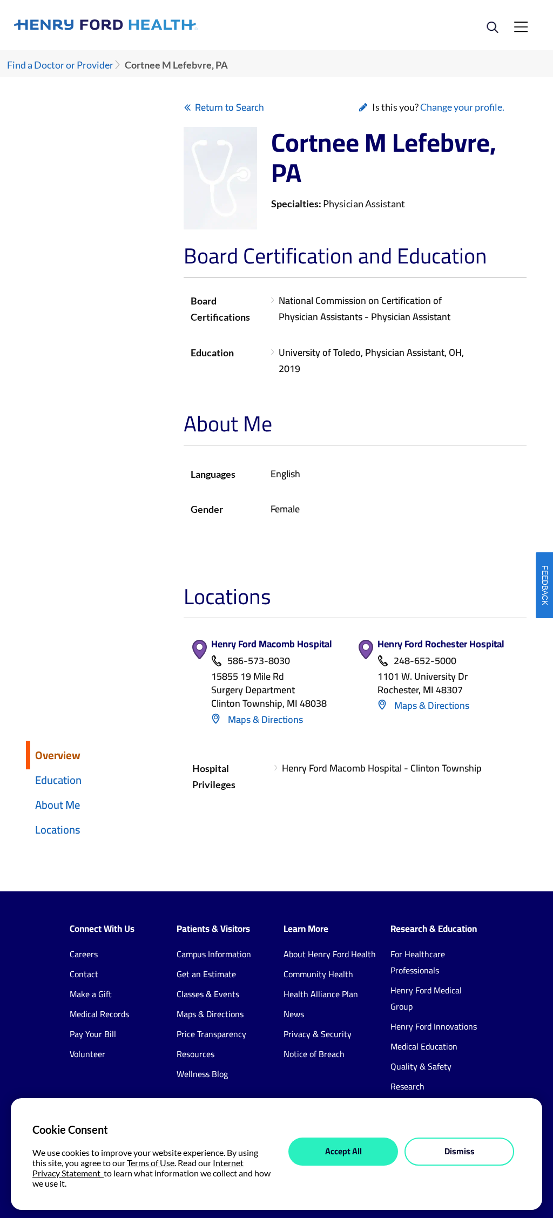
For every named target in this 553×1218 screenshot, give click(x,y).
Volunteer (87, 1054)
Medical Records (99, 1014)
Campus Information (214, 954)
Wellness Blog (202, 1074)
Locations (57, 829)
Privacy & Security (318, 1034)
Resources (195, 1054)
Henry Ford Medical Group (426, 998)
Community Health (318, 974)
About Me (57, 804)
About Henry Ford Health (330, 954)
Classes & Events (208, 994)
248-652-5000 (425, 661)
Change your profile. (462, 107)
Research (407, 1086)
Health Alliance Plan (321, 994)
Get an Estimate (206, 974)
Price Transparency (211, 1034)
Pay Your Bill (93, 1034)
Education (58, 779)
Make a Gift (91, 994)
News (294, 1014)
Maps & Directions (264, 719)
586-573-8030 (258, 661)
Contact (84, 974)
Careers (84, 954)
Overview (57, 755)
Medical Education (423, 1046)
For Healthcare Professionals (417, 962)
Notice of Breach (314, 1054)
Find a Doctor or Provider (60, 65)
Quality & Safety (420, 1066)
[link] (145, 24)
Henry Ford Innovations (433, 1026)
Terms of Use (150, 1163)
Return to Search (229, 107)
